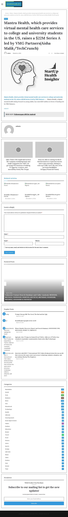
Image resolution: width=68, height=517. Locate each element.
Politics (7, 460)
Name (6, 234)
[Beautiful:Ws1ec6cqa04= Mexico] (55, 188)
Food (6, 437)
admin (9, 53)
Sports (7, 446)
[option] (34, 283)
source (6, 108)
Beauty (7, 432)
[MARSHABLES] (13, 4)
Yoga (6, 469)
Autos (7, 443)
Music (7, 454)
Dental (7, 466)
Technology (8, 409)
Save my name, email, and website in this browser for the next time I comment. (26, 247)
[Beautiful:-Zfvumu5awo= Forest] (13, 188)
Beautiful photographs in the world (25, 320)
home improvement (11, 420)
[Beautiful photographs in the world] (9, 323)
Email (6, 240)
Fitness (7, 440)
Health (7, 412)
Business (7, 398)
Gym (6, 463)
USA (6, 403)
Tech (6, 395)
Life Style (7, 452)
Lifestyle (7, 415)
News (11, 13)
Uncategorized (9, 417)
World (7, 392)
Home (7, 13)
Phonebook (8, 406)
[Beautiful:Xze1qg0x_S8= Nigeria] (34, 188)
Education (8, 429)
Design (7, 449)
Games (7, 423)
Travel (7, 435)
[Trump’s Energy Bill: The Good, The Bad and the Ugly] (9, 316)
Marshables (8, 389)
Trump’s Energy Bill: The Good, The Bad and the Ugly (31, 314)
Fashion (7, 426)
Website (37, 240)
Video (6, 457)
